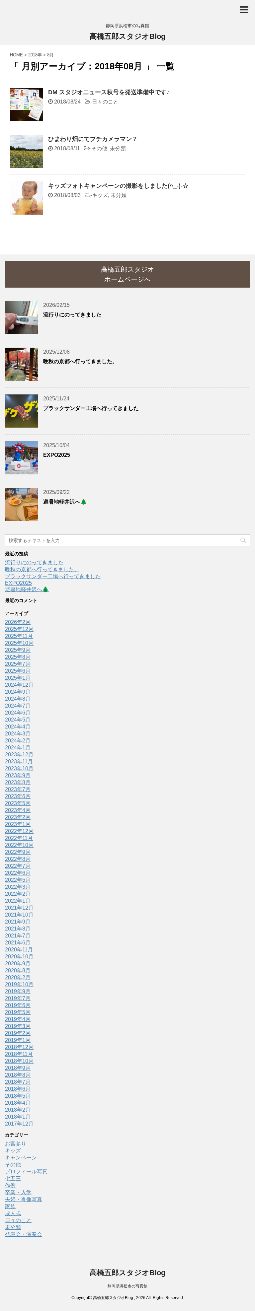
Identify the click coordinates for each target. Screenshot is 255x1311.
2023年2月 (18, 817)
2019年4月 (18, 1019)
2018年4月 (18, 1103)
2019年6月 (18, 1005)
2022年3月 (18, 887)
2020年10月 (19, 956)
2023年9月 (18, 775)
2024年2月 (18, 740)
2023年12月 (19, 754)
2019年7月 (18, 998)
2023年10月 (19, 768)
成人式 (13, 1213)
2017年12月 (19, 1124)
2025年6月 (18, 671)
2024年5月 (18, 720)
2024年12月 (19, 685)
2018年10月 (19, 1061)
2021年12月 (19, 908)
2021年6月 (18, 942)
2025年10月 (19, 643)
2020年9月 (18, 963)
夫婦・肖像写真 (23, 1199)
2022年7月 (18, 866)
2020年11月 (19, 949)
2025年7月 (18, 664)
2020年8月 (18, 970)
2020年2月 (18, 977)
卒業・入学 (18, 1192)
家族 (10, 1206)
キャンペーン (21, 1157)
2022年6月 (18, 873)
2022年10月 (19, 845)
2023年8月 (18, 782)
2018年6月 (18, 1089)
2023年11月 (19, 761)
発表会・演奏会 (23, 1234)
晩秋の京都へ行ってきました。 (80, 361)
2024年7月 (18, 706)
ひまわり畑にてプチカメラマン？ (93, 139)
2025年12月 (19, 629)
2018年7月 (18, 1082)
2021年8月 (18, 929)
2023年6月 (18, 796)
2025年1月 (18, 678)
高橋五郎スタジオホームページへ (127, 274)
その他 (99, 148)
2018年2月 (18, 1110)
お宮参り (15, 1143)
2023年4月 (18, 810)
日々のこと (105, 101)
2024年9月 (18, 692)
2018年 (35, 54)
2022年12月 (19, 831)
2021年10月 (19, 915)
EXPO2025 (56, 455)
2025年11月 (19, 636)
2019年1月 (18, 1040)
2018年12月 (19, 1047)
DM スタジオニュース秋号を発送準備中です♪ (109, 92)
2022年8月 (18, 859)
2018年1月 (18, 1117)
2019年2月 (18, 1033)
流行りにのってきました (72, 314)
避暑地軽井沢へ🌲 (65, 502)
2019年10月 (19, 984)
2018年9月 (18, 1068)
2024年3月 (18, 733)
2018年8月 (18, 1075)
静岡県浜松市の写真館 (127, 1286)
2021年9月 (18, 922)
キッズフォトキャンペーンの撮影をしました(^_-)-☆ (118, 185)
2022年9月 (18, 852)
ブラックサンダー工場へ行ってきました (91, 408)
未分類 (118, 148)
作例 (10, 1185)
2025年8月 (18, 657)
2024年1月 (18, 747)
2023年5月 (18, 803)
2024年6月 (18, 713)
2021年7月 (18, 935)
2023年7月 (18, 789)
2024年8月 (18, 699)
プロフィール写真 (26, 1171)
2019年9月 (18, 991)
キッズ (100, 195)
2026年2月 (18, 622)
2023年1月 (18, 824)
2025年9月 (18, 650)
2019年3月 (18, 1026)
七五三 (13, 1178)
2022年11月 (19, 838)
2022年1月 (18, 901)
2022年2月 (18, 894)
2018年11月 (19, 1054)
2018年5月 (18, 1096)
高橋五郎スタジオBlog (127, 36)
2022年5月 (18, 880)
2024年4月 (18, 726)
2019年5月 (18, 1012)
